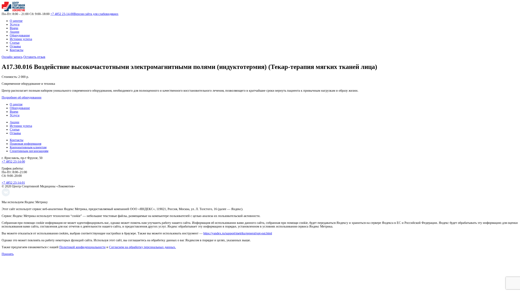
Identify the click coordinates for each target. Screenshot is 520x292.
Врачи (14, 28)
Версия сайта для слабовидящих (96, 14)
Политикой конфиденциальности (82, 247)
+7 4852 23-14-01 (13, 182)
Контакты (16, 50)
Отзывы (15, 46)
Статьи (15, 42)
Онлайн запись (12, 57)
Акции (14, 31)
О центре (16, 21)
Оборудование (20, 35)
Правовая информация (25, 143)
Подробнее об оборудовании (21, 97)
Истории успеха (21, 39)
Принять (8, 254)
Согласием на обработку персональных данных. (142, 247)
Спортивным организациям (29, 151)
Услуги (15, 24)
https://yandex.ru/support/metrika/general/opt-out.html (237, 233)
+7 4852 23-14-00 (62, 14)
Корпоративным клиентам (28, 147)
